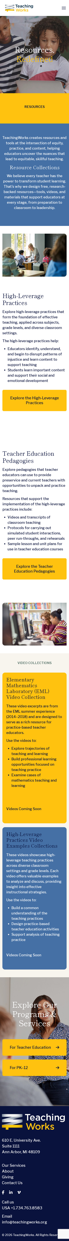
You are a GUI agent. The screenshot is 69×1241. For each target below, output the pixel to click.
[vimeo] (19, 1192)
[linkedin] (11, 1192)
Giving (7, 1177)
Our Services (14, 1165)
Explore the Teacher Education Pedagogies (34, 569)
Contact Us (12, 1182)
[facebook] (3, 1192)
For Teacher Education (30, 1047)
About (8, 1171)
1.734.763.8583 (27, 1208)
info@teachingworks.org (24, 1222)
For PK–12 (19, 1067)
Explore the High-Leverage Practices (34, 400)
